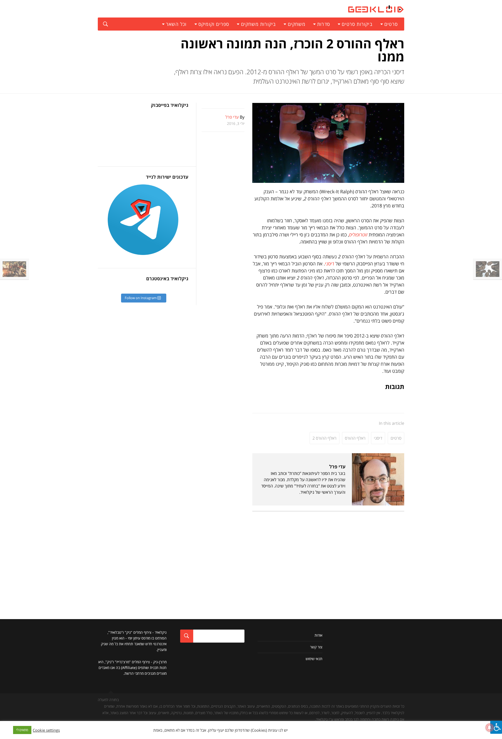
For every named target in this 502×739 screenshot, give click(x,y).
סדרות (323, 24)
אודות (318, 635)
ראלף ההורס (355, 438)
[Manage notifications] (490, 727)
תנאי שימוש (314, 658)
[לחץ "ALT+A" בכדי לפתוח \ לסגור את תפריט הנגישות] (496, 727)
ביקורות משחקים (258, 24)
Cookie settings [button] (46, 730)
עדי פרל (337, 466)
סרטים (391, 24)
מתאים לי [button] (22, 730)
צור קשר (316, 646)
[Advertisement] (328, 553)
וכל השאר (176, 24)
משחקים (296, 24)
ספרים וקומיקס (213, 24)
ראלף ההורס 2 (324, 438)
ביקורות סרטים (357, 24)
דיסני (329, 263)
